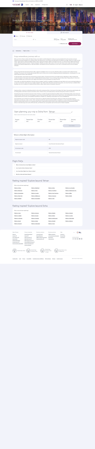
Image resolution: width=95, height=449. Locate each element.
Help (61, 232)
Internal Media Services (29, 242)
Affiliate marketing (51, 234)
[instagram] (81, 239)
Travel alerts (62, 237)
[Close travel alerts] (81, 1)
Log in (76, 4)
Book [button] (32, 4)
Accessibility (29, 258)
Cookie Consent (60, 258)
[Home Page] (13, 50)
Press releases (15, 237)
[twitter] (75, 239)
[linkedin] (77, 239)
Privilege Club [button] (45, 4)
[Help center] (67, 5)
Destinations (18, 50)
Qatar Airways (15, 232)
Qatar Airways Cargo (28, 240)
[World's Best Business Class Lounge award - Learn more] (42, 251)
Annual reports (15, 242)
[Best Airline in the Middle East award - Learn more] (56, 251)
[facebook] (73, 239)
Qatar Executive (27, 237)
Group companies (28, 232)
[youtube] (79, 239)
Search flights (72, 125)
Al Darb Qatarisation (16, 240)
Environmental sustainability (18, 243)
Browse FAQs (62, 235)
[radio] (19, 120)
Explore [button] (27, 4)
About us (14, 234)
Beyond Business (39, 235)
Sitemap (53, 258)
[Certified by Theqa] (77, 233)
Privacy (23, 258)
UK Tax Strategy (48, 258)
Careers (14, 235)
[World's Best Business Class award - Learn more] (28, 251)
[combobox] (60, 111)
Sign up (80, 4)
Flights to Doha (26, 50)
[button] (48, 164)
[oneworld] (22, 5)
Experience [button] (37, 4)
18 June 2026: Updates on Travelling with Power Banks (26, 1)
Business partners (52, 232)
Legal (20, 258)
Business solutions (40, 232)
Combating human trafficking (38, 258)
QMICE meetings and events (41, 237)
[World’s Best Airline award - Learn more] (15, 251)
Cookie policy (15, 258)
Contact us (62, 234)
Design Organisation (28, 243)
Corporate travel (39, 234)
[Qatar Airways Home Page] (16, 5)
